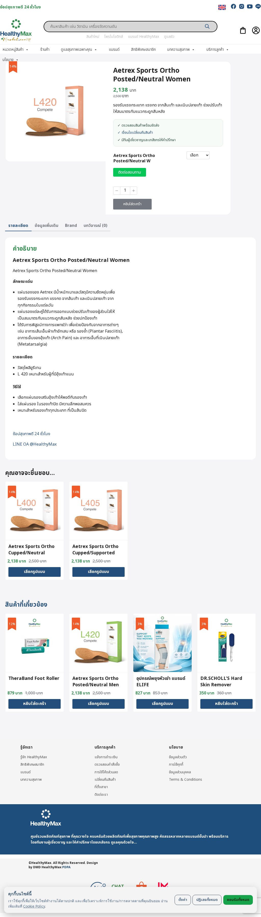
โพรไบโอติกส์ (113, 36)
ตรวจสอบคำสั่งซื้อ (107, 764)
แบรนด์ (114, 50)
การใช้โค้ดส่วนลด (106, 772)
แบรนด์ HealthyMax (143, 36)
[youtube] (250, 6)
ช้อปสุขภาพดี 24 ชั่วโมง (31, 434)
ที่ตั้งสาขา (101, 787)
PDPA (66, 867)
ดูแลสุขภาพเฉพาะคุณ (76, 50)
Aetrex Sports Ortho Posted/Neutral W (134, 158)
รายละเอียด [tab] (18, 226)
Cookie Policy (34, 906)
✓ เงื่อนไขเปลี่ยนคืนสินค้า (135, 132)
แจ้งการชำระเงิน (106, 757)
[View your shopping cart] (243, 30)
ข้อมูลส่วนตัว (178, 757)
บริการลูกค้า (215, 50)
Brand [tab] (71, 226)
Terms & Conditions (185, 779)
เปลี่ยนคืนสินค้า (105, 779)
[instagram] (242, 6)
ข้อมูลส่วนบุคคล (180, 772)
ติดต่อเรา (101, 794)
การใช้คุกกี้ (176, 764)
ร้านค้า (44, 50)
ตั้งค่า (182, 899)
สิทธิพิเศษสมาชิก (143, 50)
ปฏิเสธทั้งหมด (207, 899)
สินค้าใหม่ (92, 36)
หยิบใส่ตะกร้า (132, 204)
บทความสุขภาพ (178, 50)
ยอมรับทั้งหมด (238, 899)
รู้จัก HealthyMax (33, 757)
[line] (258, 6)
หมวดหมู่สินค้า (13, 50)
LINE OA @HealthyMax (35, 444)
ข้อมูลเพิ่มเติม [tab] (46, 226)
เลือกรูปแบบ (34, 572)
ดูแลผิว (169, 36)
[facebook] (233, 6)
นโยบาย (8, 60)
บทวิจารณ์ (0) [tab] (95, 226)
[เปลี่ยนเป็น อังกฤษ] (222, 7)
